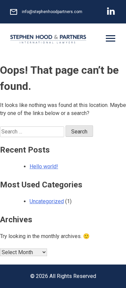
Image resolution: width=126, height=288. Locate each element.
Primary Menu (111, 39)
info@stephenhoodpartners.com (52, 11)
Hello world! (44, 166)
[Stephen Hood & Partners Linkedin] (111, 12)
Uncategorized (47, 201)
